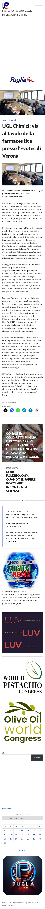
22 (34, 834)
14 (28, 830)
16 (40, 830)
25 (11, 839)
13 (22, 830)
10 (5, 830)
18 (11, 834)
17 (5, 834)
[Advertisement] (22, 48)
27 (22, 839)
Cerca (5, 753)
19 (16, 834)
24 (5, 839)
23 (40, 834)
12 (16, 830)
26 (16, 839)
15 (34, 830)
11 (11, 830)
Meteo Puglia (6, 808)
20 (22, 834)
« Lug (22, 850)
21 (28, 834)
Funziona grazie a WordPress (13, 903)
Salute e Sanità (9, 120)
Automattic (8, 906)
